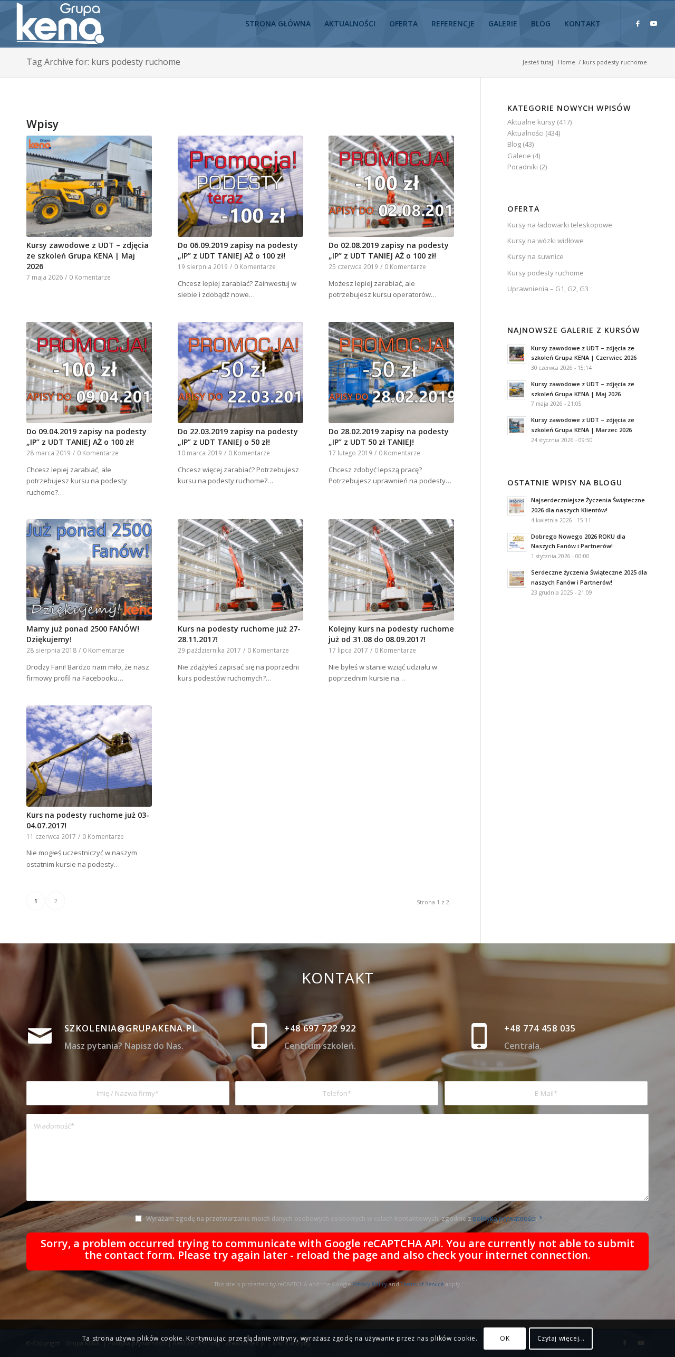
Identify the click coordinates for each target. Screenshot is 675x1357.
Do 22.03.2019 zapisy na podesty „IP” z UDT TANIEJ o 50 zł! (238, 436)
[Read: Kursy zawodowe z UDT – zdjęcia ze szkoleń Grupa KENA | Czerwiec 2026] (516, 354)
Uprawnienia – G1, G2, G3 (548, 288)
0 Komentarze (90, 277)
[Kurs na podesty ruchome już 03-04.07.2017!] (89, 756)
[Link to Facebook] (637, 23)
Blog (514, 144)
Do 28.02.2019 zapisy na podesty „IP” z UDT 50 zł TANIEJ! (389, 436)
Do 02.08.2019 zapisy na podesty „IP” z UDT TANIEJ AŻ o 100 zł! (389, 250)
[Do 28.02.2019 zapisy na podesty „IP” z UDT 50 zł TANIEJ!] (391, 372)
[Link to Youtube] (653, 23)
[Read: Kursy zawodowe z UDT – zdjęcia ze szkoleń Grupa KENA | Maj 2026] (516, 389)
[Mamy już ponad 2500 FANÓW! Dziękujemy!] (89, 569)
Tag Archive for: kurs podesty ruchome (103, 62)
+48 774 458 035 (540, 1028)
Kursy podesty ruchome (545, 273)
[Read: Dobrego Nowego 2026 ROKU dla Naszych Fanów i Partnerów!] (516, 542)
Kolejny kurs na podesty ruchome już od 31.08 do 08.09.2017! (391, 634)
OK (504, 1338)
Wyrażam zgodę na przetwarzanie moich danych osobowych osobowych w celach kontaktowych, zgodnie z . (344, 1218)
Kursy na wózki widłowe (545, 240)
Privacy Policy (369, 1284)
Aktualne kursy (531, 122)
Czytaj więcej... (561, 1338)
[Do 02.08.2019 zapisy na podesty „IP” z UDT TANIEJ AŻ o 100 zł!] (391, 186)
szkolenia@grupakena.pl (131, 1028)
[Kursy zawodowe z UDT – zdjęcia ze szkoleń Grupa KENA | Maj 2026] (89, 186)
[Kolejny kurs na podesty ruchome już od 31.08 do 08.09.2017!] (391, 569)
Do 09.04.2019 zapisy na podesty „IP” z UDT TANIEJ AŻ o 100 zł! (86, 436)
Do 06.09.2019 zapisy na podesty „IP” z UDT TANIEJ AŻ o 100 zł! (238, 250)
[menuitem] (277, 24)
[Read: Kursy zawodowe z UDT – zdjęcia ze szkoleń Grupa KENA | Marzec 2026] (516, 425)
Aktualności (525, 133)
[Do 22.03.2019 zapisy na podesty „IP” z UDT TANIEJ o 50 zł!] (240, 372)
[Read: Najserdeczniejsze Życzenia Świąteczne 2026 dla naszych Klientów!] (516, 505)
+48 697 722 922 (320, 1028)
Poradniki (522, 166)
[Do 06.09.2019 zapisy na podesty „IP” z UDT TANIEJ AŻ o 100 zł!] (240, 186)
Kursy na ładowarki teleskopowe (559, 225)
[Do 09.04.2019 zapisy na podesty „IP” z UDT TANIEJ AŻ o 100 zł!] (89, 372)
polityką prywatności (504, 1218)
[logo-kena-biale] (64, 24)
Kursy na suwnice (535, 256)
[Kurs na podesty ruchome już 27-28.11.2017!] (240, 569)
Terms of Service (422, 1284)
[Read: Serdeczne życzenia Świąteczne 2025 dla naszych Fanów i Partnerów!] (516, 578)
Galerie (519, 155)
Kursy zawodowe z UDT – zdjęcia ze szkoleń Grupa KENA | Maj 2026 (87, 255)
